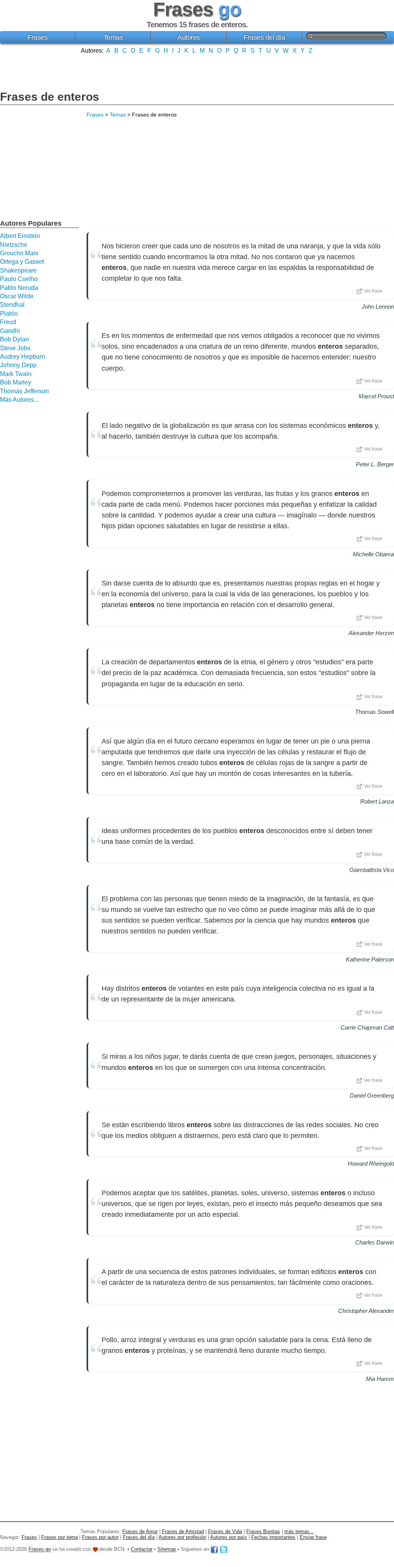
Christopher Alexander (366, 1310)
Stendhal (12, 304)
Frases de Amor (140, 1531)
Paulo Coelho (19, 279)
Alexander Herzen (371, 633)
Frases (37, 37)
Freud (8, 322)
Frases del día (264, 37)
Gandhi (10, 331)
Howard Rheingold (371, 1163)
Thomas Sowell (374, 712)
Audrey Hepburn (22, 356)
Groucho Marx (19, 253)
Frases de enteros (49, 96)
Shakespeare (18, 270)
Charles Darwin (374, 1242)
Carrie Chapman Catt (367, 1027)
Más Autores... (19, 399)
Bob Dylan (14, 339)
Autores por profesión (182, 1537)
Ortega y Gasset (22, 261)
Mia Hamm (380, 1379)
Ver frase (373, 291)
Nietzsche (13, 244)
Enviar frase (313, 1537)
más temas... (299, 1531)
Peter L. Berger (375, 464)
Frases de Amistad (183, 1531)
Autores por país (228, 1537)
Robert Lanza (377, 801)
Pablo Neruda (19, 287)
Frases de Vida (225, 1531)
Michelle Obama (373, 554)
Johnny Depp (18, 365)
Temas (113, 37)
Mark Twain (16, 374)
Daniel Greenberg (372, 1095)
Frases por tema (59, 1537)
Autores (188, 37)
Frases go (39, 1549)
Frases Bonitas (263, 1531)
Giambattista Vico (371, 870)
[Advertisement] (197, 71)
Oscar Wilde (16, 296)
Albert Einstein (20, 236)
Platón (9, 313)
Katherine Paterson (370, 959)
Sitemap (166, 1549)
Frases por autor (100, 1537)
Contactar (141, 1549)
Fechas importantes (273, 1537)
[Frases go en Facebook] (214, 1549)
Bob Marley (15, 382)
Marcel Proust (376, 396)
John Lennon (378, 306)
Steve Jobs (15, 348)
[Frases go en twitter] (223, 1549)
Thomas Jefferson (24, 391)
